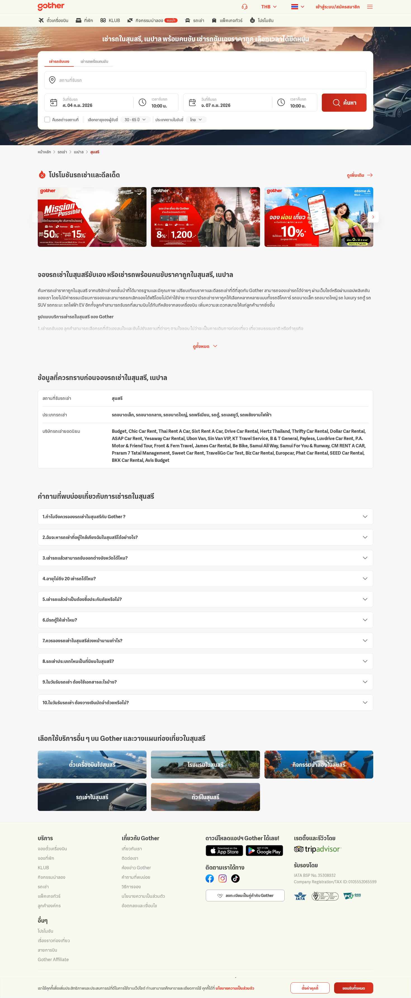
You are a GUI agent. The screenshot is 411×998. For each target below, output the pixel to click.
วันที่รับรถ (70, 99)
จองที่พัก (46, 858)
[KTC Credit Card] (205, 217)
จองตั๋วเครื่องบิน (52, 848)
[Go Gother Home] (51, 7)
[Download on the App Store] (224, 850)
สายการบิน (47, 950)
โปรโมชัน (45, 931)
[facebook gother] (210, 878)
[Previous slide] (37, 217)
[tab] (59, 61)
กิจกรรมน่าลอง (51, 877)
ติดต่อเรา (130, 858)
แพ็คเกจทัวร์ (49, 896)
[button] (205, 80)
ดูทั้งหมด (201, 346)
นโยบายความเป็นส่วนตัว (143, 896)
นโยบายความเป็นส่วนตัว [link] (235, 988)
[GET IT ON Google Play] (264, 850)
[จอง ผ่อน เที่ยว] (318, 217)
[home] (51, 7)
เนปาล (79, 152)
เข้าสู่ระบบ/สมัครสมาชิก (338, 6)
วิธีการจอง (131, 886)
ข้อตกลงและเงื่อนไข (139, 905)
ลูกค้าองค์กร (49, 905)
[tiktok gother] (235, 878)
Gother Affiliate (53, 959)
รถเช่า (62, 152)
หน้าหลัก (44, 152)
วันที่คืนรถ (208, 99)
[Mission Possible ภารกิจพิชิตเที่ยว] (92, 217)
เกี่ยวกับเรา (132, 848)
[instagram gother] (222, 878)
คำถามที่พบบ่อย (136, 877)
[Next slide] (373, 217)
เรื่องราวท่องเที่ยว (54, 940)
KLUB (43, 867)
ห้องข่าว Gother (136, 867)
